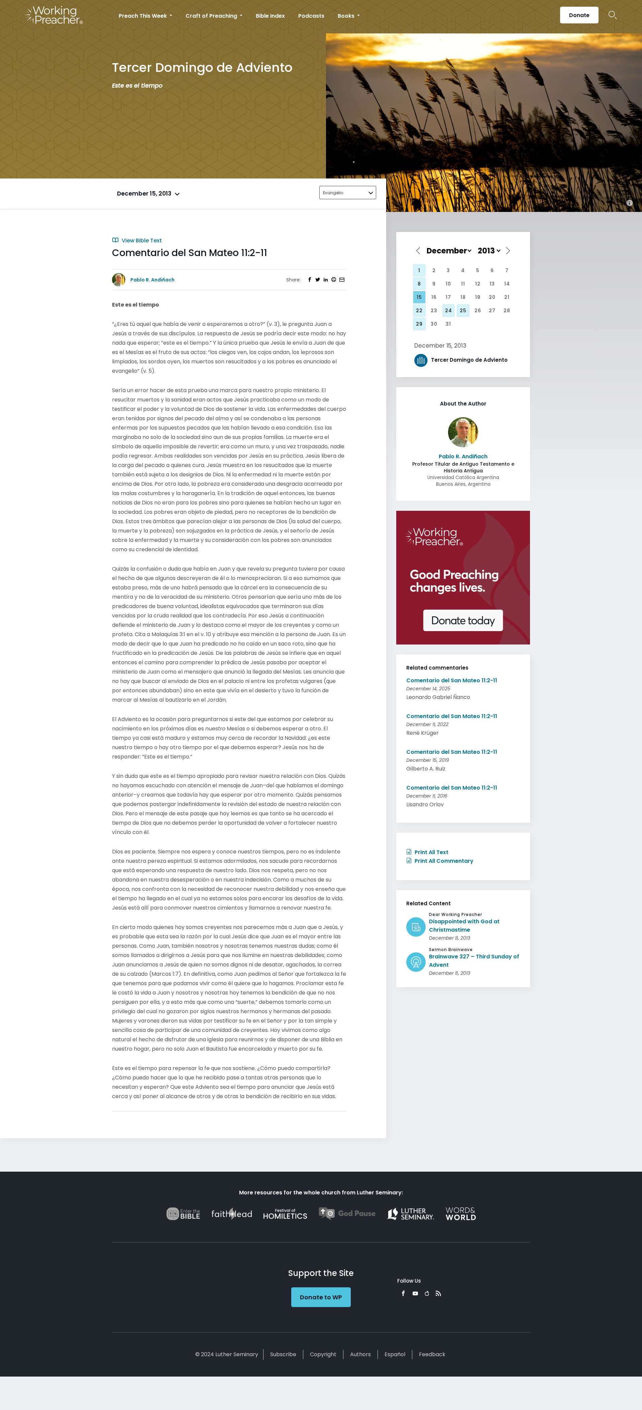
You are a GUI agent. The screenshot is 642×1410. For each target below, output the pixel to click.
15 (419, 297)
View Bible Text (141, 240)
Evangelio (333, 193)
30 (434, 324)
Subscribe (283, 1354)
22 (419, 310)
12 (477, 283)
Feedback (432, 1354)
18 (463, 297)
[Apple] (426, 1293)
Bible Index (270, 16)
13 (492, 283)
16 (434, 297)
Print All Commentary (443, 861)
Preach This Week (143, 16)
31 (448, 324)
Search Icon (613, 15)
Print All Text (430, 852)
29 (419, 324)
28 (507, 310)
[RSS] (438, 1293)
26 (477, 310)
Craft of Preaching (212, 16)
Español (395, 1354)
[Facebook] (403, 1293)
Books (347, 16)
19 (477, 297)
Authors (360, 1354)
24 (448, 310)
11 (463, 283)
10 (448, 283)
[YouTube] (415, 1293)
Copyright (323, 1354)
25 (463, 310)
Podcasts (311, 16)
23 (434, 310)
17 (448, 297)
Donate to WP (321, 1297)
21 (507, 297)
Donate (579, 15)
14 (507, 283)
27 (492, 310)
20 (492, 297)
